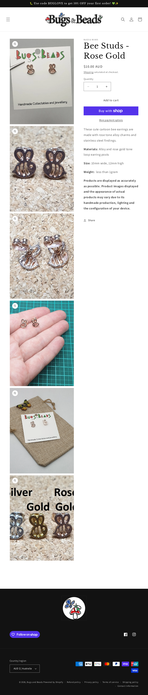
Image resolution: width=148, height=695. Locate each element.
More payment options (111, 120)
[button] (8, 19)
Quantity (88, 79)
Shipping (88, 72)
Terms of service (111, 682)
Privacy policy (91, 682)
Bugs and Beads (35, 682)
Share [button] (91, 220)
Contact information (128, 686)
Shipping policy (131, 682)
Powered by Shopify (53, 682)
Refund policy (74, 682)
